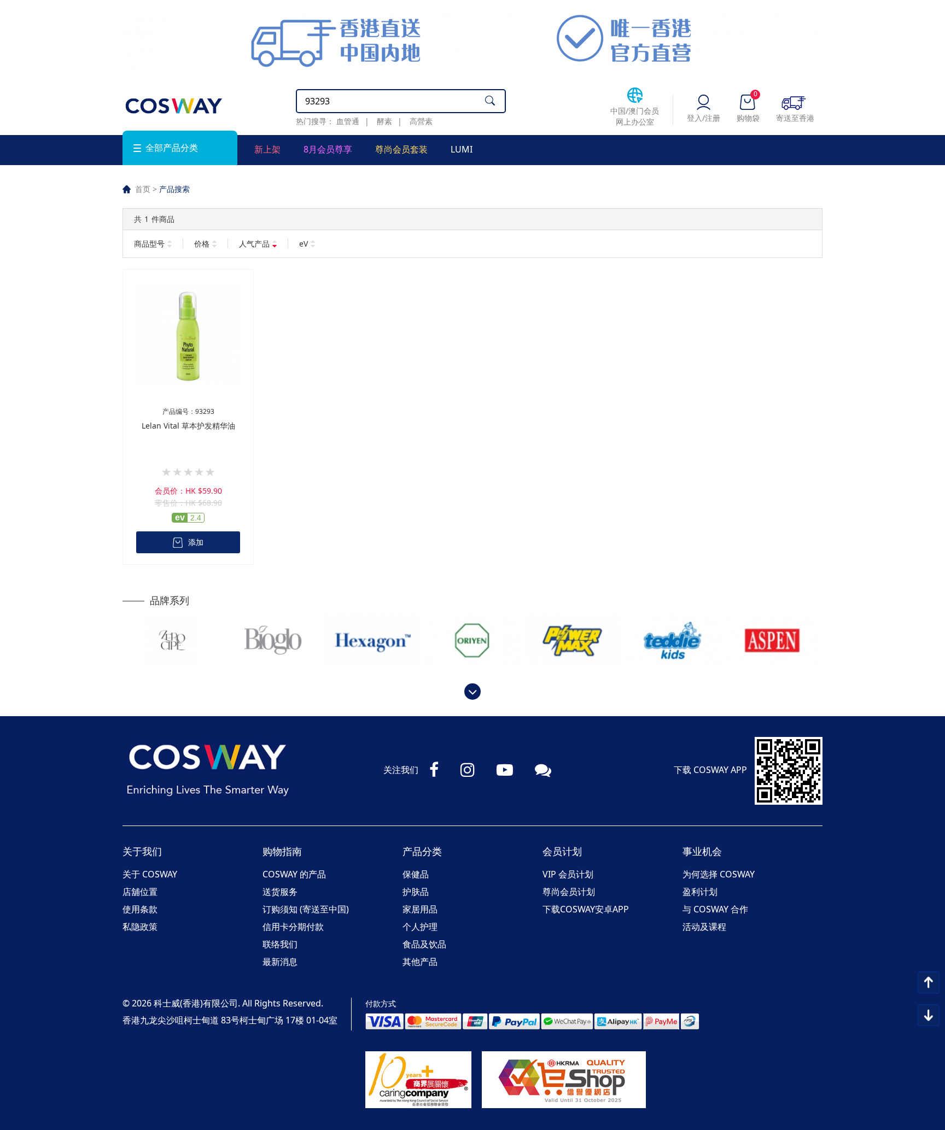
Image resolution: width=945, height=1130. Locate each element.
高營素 (421, 121)
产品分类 (422, 851)
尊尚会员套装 (401, 149)
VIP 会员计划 (567, 874)
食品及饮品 (424, 944)
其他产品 (420, 962)
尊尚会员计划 (568, 892)
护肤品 (415, 892)
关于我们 (142, 851)
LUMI (461, 149)
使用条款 (140, 909)
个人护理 (420, 927)
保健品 (415, 874)
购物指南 (282, 851)
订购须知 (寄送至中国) (305, 909)
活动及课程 (704, 927)
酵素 (384, 121)
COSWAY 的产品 (294, 874)
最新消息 (280, 962)
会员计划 (562, 851)
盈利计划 (700, 892)
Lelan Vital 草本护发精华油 (188, 425)
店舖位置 (140, 892)
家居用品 (420, 909)
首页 (142, 189)
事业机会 (702, 851)
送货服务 (280, 892)
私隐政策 (140, 927)
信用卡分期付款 (293, 927)
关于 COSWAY (149, 874)
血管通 (347, 121)
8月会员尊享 (328, 149)
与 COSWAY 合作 (715, 909)
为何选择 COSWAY (718, 874)
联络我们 (280, 944)
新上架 (267, 149)
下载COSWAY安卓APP (585, 909)
